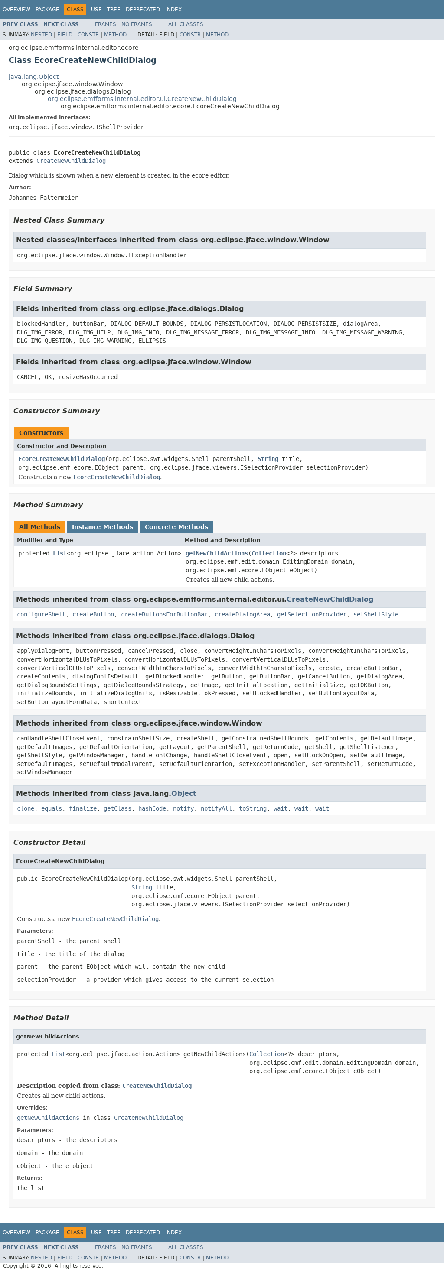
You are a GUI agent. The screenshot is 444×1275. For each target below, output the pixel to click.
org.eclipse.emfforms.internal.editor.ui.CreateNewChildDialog (142, 98)
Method (115, 35)
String (268, 458)
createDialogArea (242, 614)
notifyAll (216, 808)
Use (96, 9)
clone (25, 808)
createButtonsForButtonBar (164, 614)
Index (173, 9)
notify (183, 808)
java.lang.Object (34, 76)
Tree (114, 9)
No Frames (136, 24)
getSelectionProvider (311, 614)
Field (64, 35)
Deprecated (143, 9)
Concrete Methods (176, 526)
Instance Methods (102, 526)
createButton (93, 614)
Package (47, 9)
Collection (268, 553)
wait (280, 808)
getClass (117, 808)
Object (183, 793)
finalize (83, 808)
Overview (16, 9)
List (60, 553)
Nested (41, 35)
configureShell (41, 614)
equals (51, 808)
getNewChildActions (217, 553)
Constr (88, 35)
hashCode (152, 808)
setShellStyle (375, 614)
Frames (105, 24)
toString (253, 808)
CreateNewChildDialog (71, 160)
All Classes (185, 24)
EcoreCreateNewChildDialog (61, 458)
